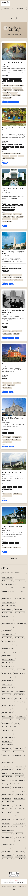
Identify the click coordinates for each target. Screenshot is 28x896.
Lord (4, 385)
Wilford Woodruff (7, 97)
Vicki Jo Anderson (16, 95)
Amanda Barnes (7, 851)
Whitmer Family (7, 805)
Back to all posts (9, 18)
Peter (4, 773)
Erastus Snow (20, 691)
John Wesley (6, 92)
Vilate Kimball (20, 794)
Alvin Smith (19, 833)
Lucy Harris (17, 812)
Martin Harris (19, 637)
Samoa (17, 146)
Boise (4, 487)
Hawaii (15, 144)
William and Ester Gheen (9, 816)
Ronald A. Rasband (8, 830)
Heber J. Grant (7, 609)
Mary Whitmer (21, 716)
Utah (4, 81)
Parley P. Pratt (7, 637)
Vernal (4, 378)
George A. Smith (7, 666)
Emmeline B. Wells (7, 705)
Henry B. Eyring (6, 439)
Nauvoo (11, 543)
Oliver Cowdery (7, 616)
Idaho (20, 487)
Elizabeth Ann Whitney (9, 726)
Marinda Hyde (6, 780)
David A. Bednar (7, 734)
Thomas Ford (19, 776)
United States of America (15, 78)
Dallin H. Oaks (18, 694)
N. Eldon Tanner (7, 826)
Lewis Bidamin (7, 848)
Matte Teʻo (21, 155)
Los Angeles (17, 268)
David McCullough (19, 85)
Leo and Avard (20, 216)
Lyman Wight (6, 784)
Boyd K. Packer (7, 837)
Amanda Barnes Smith (16, 773)
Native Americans (7, 794)
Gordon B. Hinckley (7, 90)
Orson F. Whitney (7, 766)
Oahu (12, 146)
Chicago (9, 487)
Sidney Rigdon (20, 612)
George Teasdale (7, 762)
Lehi (13, 216)
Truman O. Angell (7, 719)
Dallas (15, 487)
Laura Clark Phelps (8, 744)
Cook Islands (6, 144)
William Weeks (7, 808)
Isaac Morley (6, 798)
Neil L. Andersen (7, 855)
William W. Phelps (7, 712)
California (5, 268)
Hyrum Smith (6, 598)
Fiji (11, 144)
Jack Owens (5, 155)
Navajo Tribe (20, 819)
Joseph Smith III (20, 748)
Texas (9, 489)
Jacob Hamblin (7, 684)
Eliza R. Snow (6, 673)
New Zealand (6, 146)
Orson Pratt (6, 702)
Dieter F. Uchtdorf (7, 716)
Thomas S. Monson (7, 387)
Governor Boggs (7, 858)
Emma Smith (20, 580)
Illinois (4, 489)
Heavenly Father (18, 787)
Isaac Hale (6, 823)
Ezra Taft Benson (6, 87)
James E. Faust (19, 848)
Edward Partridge (7, 662)
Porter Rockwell (7, 759)
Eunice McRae (6, 741)
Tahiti (22, 146)
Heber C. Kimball (20, 598)
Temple (4, 225)
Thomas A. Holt (17, 547)
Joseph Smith (7, 577)
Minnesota (5, 543)
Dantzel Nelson (20, 837)
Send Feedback (22, 886)
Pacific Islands (6, 207)
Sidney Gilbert (6, 755)
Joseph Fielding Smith (8, 279)
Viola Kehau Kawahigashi (8, 158)
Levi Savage (20, 851)
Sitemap (14, 886)
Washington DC (18, 81)
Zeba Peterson (20, 855)
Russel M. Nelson (20, 709)
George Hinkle (7, 723)
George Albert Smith (8, 634)
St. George (5, 78)
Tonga (4, 149)
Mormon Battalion (19, 798)
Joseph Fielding (7, 833)
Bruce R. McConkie (8, 801)
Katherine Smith (7, 841)
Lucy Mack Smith (7, 623)
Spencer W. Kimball (16, 439)
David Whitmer (7, 612)
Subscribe (20, 8)
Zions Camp (20, 769)
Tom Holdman (6, 694)
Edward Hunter (7, 776)
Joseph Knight (19, 808)
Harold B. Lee (21, 623)
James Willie (6, 630)
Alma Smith (6, 751)
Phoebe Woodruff (20, 780)
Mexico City (11, 432)
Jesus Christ (13, 155)
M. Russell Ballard (7, 737)
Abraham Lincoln (20, 755)
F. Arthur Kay (6, 812)
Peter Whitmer (18, 673)
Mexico (4, 432)
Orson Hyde (21, 669)
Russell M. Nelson (8, 627)
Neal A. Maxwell (11, 385)
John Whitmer (20, 719)
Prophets (5, 162)
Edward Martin (6, 709)
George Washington (17, 87)
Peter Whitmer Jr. (7, 769)
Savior (16, 784)
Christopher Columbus (8, 85)
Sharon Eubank (20, 826)
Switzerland (5, 270)
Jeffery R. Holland (17, 214)
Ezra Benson (20, 766)
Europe (11, 268)
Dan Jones (6, 787)
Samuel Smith (6, 748)
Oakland (5, 326)
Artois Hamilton (20, 858)
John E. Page (21, 791)
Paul (18, 841)
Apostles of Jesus (18, 751)
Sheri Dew (14, 219)
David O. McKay (6, 153)
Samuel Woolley (6, 219)
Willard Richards (7, 655)
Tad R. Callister (6, 95)
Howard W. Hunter (7, 687)
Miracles (5, 102)
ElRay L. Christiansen (16, 331)
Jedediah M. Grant (8, 791)
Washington (9, 81)
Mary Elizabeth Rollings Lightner (11, 652)
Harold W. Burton (17, 277)
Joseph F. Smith (6, 216)
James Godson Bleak (18, 90)
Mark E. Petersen (17, 493)
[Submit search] (12, 8)
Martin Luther (14, 92)
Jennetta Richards (8, 844)
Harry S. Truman (7, 819)
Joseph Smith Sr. (7, 691)
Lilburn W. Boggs (18, 702)
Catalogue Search (6, 886)
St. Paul (17, 543)
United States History (13, 102)
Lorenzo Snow (20, 609)
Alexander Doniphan (8, 659)
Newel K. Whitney (7, 680)
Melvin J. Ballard (20, 698)
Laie (20, 144)
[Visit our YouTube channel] (14, 890)
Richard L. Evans (18, 279)
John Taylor (21, 591)
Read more (5, 75)
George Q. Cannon (8, 669)
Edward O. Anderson (16, 275)
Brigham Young (7, 580)
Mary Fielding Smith (8, 605)
